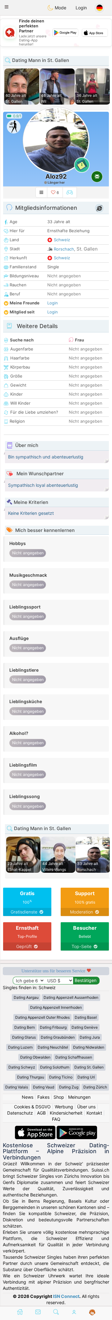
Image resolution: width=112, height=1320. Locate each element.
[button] (6, 7)
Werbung (64, 1106)
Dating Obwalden (35, 1057)
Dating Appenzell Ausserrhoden (71, 997)
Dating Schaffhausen (73, 1057)
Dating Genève (85, 1027)
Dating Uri (86, 1077)
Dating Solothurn (54, 1067)
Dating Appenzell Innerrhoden (56, 1007)
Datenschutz (20, 1113)
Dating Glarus (24, 1037)
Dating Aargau (26, 997)
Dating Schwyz (21, 1067)
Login (81, 7)
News (27, 1097)
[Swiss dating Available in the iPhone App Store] (36, 1128)
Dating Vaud (43, 1087)
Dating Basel (86, 1017)
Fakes (43, 1097)
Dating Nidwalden (88, 1047)
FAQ (56, 1119)
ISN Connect (66, 1296)
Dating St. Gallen (89, 1067)
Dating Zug (68, 1087)
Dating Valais (16, 1087)
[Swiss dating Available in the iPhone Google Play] (77, 1128)
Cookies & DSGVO (32, 1106)
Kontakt (94, 1113)
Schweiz (62, 239)
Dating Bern (24, 1027)
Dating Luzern (20, 1047)
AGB (41, 1113)
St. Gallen (87, 249)
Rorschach (64, 249)
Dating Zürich (95, 1087)
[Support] (92, 1312)
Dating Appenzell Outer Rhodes (42, 1017)
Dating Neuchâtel (53, 1047)
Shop (59, 1097)
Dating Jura (90, 1037)
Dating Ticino (60, 1077)
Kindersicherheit (66, 1113)
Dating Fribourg (53, 1027)
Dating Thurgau (30, 1077)
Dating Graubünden (58, 1037)
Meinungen (79, 1097)
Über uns (86, 1106)
